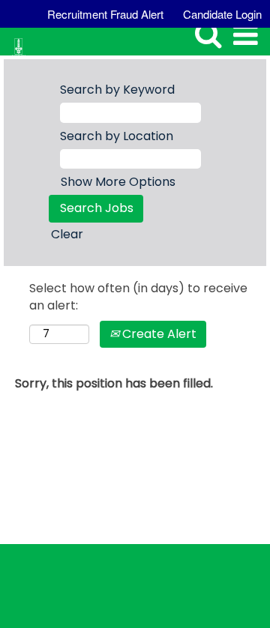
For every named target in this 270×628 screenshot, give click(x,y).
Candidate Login (222, 14)
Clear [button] (67, 234)
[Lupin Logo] (13, 38)
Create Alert (157, 333)
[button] (233, 35)
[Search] (196, 35)
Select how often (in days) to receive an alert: (138, 297)
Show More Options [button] (118, 181)
